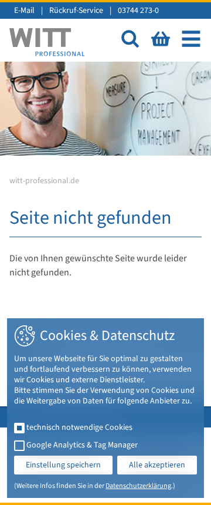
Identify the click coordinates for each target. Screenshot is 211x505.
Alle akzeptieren (157, 465)
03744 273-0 (138, 10)
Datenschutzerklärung (138, 486)
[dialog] (105, 408)
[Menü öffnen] (191, 38)
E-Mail (24, 10)
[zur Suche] (130, 38)
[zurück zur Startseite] (46, 42)
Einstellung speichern (63, 465)
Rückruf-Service (76, 10)
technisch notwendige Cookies (79, 427)
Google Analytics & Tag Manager (82, 445)
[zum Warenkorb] (160, 38)
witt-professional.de (44, 181)
